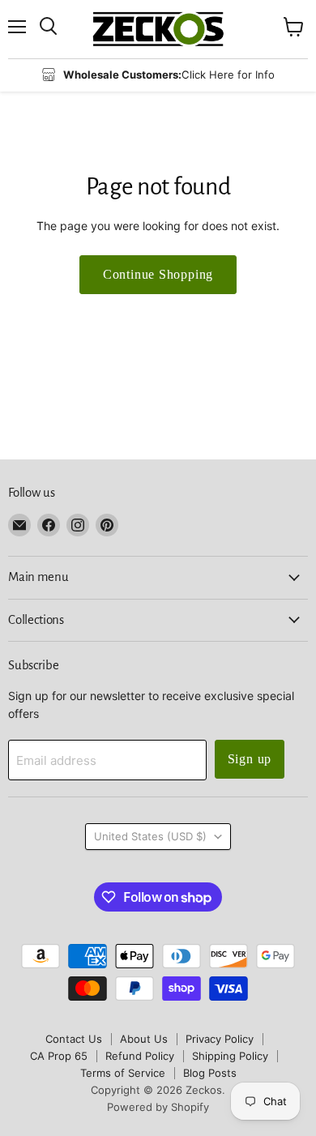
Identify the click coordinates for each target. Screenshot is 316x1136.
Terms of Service (122, 1072)
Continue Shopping (158, 274)
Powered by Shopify (158, 1106)
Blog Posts (210, 1072)
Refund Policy (139, 1055)
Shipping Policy (230, 1055)
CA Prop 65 (59, 1055)
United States (150, 836)
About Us (144, 1038)
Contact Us (73, 1038)
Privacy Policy (220, 1038)
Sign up (250, 759)
